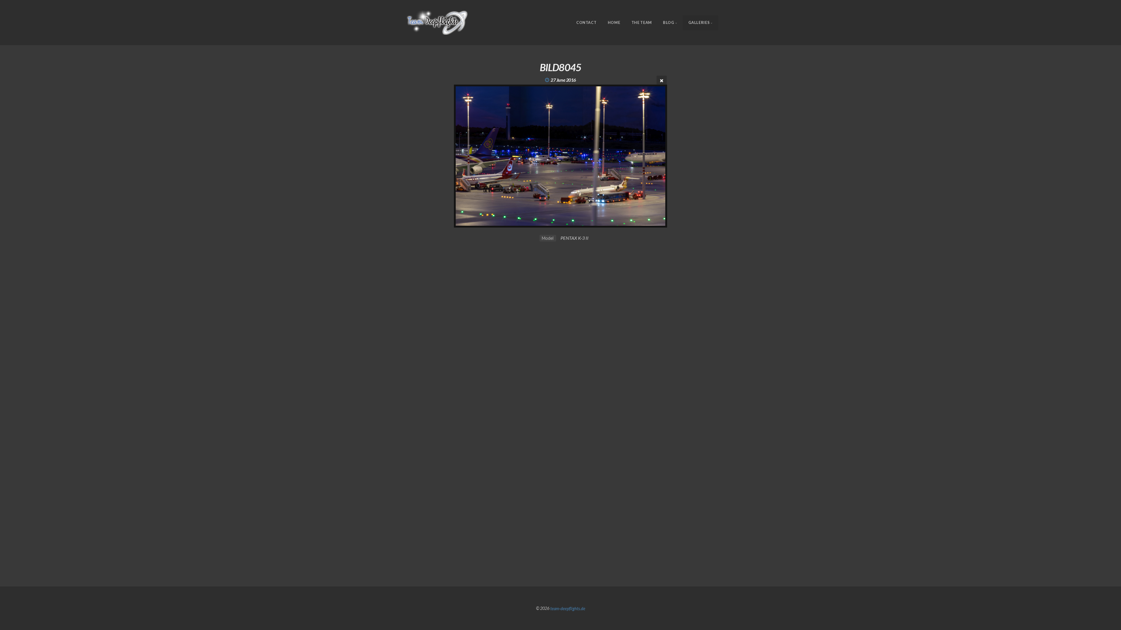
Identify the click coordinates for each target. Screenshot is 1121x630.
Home (614, 22)
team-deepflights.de (567, 608)
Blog (668, 22)
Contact (586, 22)
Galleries (699, 22)
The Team (641, 22)
